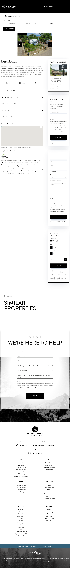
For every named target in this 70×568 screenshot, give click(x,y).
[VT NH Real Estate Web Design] (35, 553)
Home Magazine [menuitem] (21, 523)
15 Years (59, 240)
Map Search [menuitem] (21, 465)
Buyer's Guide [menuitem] (21, 463)
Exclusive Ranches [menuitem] (21, 470)
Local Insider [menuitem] (21, 527)
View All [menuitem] (49, 501)
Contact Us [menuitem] (21, 536)
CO (10, 174)
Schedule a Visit (62, 153)
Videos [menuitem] (21, 521)
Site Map (34, 546)
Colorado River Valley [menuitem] (49, 498)
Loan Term (53, 238)
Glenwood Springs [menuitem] (49, 494)
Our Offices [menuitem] (21, 514)
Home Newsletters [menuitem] (21, 525)
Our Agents (57, 88)
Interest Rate (53, 257)
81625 (20, 174)
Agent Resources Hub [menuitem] (21, 534)
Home (2, 174)
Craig (17, 174)
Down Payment (53, 251)
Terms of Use (23, 546)
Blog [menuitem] (21, 529)
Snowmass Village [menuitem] (49, 487)
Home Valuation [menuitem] (49, 465)
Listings (6, 174)
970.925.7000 (50, 7)
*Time (51, 174)
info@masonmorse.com (44, 445)
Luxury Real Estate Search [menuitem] (21, 476)
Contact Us (52, 88)
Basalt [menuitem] (49, 490)
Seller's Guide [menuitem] (48, 463)
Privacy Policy (61, 131)
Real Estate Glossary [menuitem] (21, 532)
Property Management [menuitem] (21, 492)
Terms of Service (55, 222)
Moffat (13, 174)
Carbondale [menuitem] (49, 492)
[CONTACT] (9, 29)
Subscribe (58, 137)
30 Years (53, 240)
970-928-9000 (55, 81)
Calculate (58, 265)
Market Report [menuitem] (49, 470)
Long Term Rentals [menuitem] (21, 490)
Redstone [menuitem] (48, 496)
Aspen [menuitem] (49, 485)
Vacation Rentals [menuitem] (21, 487)
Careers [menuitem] (21, 518)
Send (35, 396)
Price (51, 244)
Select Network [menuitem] (21, 516)
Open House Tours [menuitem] (21, 472)
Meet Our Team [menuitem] (21, 512)
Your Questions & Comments (55, 180)
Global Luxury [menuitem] (21, 474)
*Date (51, 169)
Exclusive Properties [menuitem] (21, 467)
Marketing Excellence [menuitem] (49, 467)
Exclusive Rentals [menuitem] (21, 485)
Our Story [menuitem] (21, 510)
